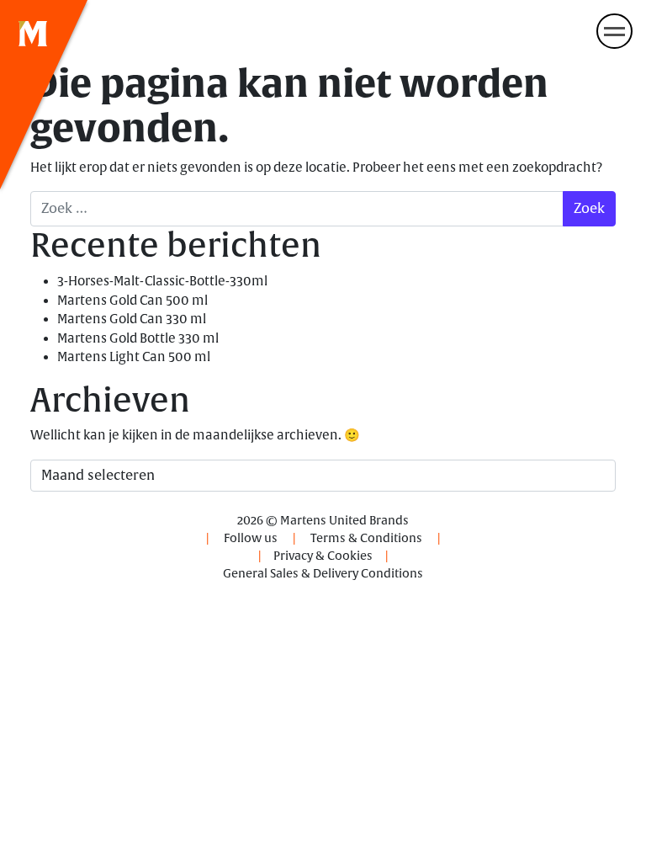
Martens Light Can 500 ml (133, 357)
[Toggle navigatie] (614, 31)
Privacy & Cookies (323, 556)
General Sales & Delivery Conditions (323, 574)
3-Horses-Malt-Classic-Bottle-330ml (162, 282)
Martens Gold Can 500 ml (132, 301)
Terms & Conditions (366, 538)
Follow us (251, 538)
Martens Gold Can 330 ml (131, 319)
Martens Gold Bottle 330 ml (138, 339)
